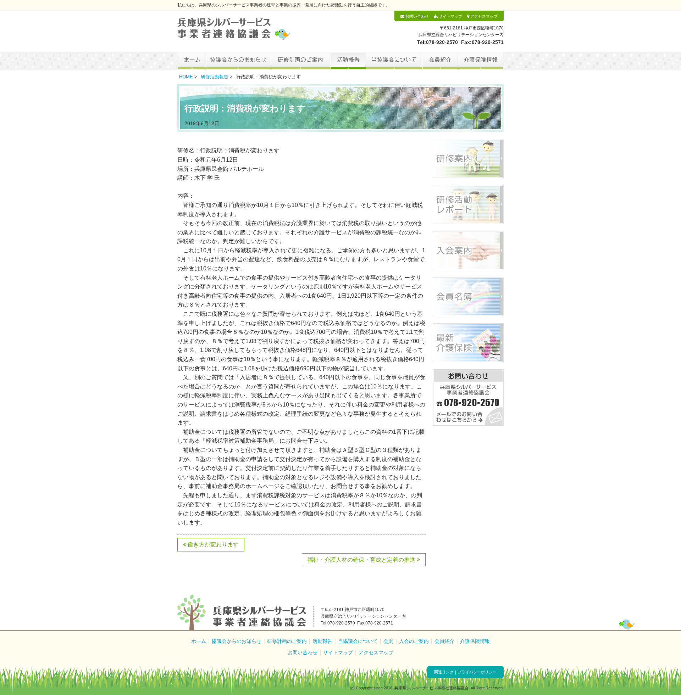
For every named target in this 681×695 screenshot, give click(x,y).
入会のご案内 (414, 641)
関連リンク (444, 672)
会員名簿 (468, 296)
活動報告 (348, 61)
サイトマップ (450, 16)
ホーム (191, 61)
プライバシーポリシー (477, 672)
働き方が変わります (212, 545)
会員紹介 (440, 61)
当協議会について (394, 61)
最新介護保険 (468, 342)
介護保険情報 (481, 61)
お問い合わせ (416, 16)
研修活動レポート (468, 204)
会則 (388, 641)
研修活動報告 (214, 76)
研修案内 (468, 158)
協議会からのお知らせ (238, 61)
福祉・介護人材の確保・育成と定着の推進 (362, 560)
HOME (186, 76)
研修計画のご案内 (300, 61)
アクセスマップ (483, 16)
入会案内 (468, 250)
